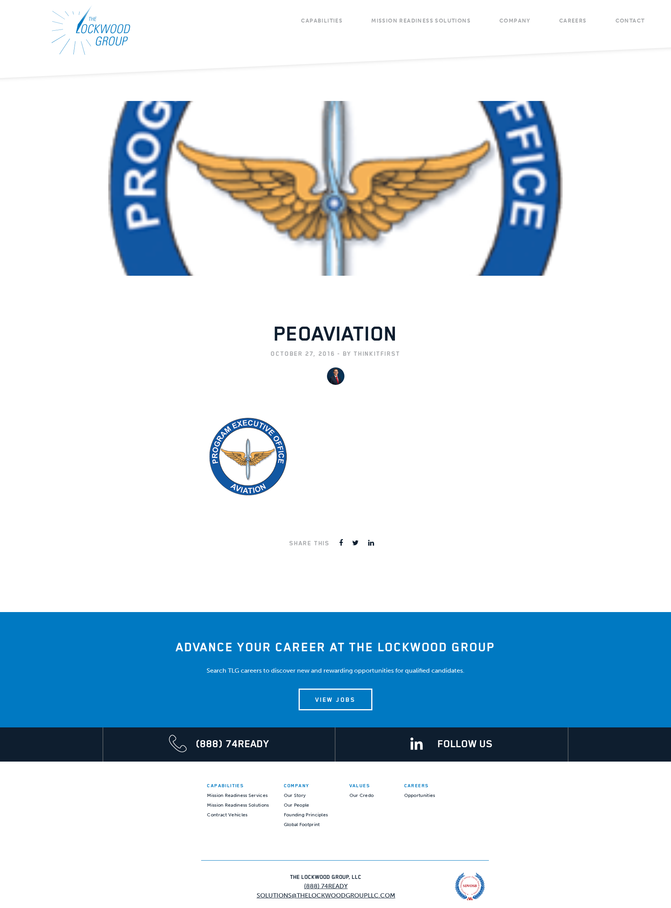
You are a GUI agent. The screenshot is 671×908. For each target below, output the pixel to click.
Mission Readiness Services (237, 795)
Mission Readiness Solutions (421, 20)
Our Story (295, 795)
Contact (630, 20)
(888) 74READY (326, 886)
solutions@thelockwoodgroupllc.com (326, 895)
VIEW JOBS (335, 699)
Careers (573, 20)
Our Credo (361, 795)
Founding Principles (306, 815)
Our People (296, 805)
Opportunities (419, 795)
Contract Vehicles (227, 815)
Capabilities (321, 20)
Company (514, 20)
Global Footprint (302, 824)
